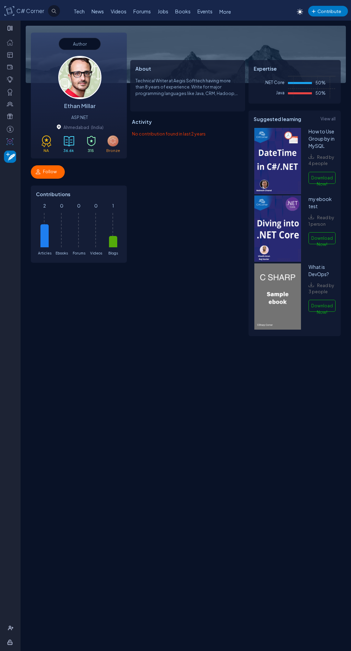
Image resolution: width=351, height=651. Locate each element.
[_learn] (11, 79)
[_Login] (11, 642)
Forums (142, 11)
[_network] (11, 104)
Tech (79, 11)
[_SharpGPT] (11, 141)
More (225, 12)
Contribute (329, 11)
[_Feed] (11, 42)
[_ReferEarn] (11, 116)
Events (205, 11)
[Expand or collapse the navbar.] (11, 28)
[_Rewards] (11, 129)
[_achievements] (11, 92)
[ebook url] (278, 162)
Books (183, 11)
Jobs (163, 11)
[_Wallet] (11, 67)
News (98, 11)
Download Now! (322, 179)
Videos (118, 11)
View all (328, 118)
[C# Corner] (9, 10)
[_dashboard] (11, 54)
